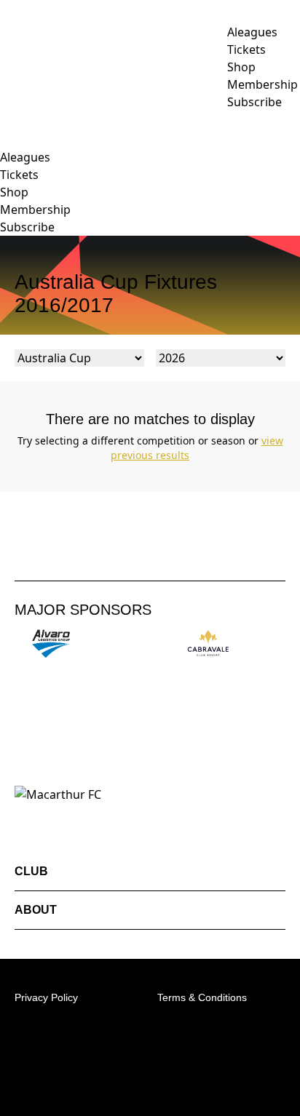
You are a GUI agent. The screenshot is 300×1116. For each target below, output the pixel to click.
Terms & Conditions (202, 997)
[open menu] (11, 118)
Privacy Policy (46, 997)
